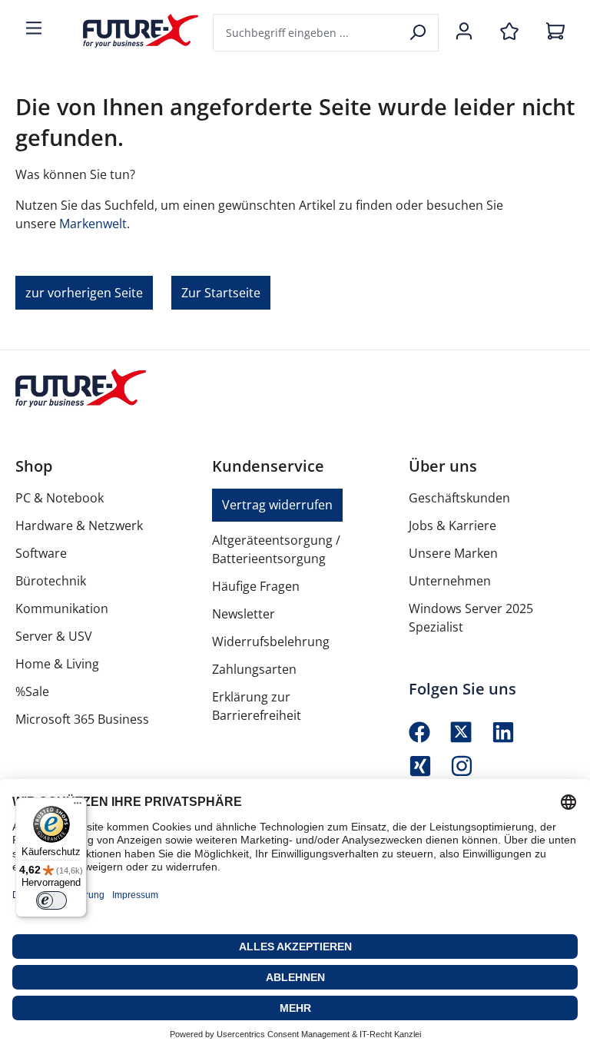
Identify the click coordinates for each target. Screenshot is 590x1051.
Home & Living (57, 663)
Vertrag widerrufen (277, 504)
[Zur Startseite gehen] (129, 31)
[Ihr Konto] (464, 32)
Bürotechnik (50, 580)
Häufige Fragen (256, 586)
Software (41, 553)
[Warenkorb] (555, 32)
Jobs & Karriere (452, 525)
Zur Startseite (220, 292)
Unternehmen (450, 580)
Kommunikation (61, 608)
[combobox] (306, 32)
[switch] (51, 900)
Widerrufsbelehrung (271, 641)
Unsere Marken (453, 553)
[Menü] (33, 29)
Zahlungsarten (254, 669)
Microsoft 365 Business (82, 719)
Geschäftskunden (459, 497)
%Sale (32, 691)
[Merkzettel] (509, 32)
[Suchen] (419, 32)
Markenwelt (93, 223)
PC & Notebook (59, 497)
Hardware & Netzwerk (79, 525)
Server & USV (53, 636)
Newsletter (243, 613)
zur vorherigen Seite (84, 292)
